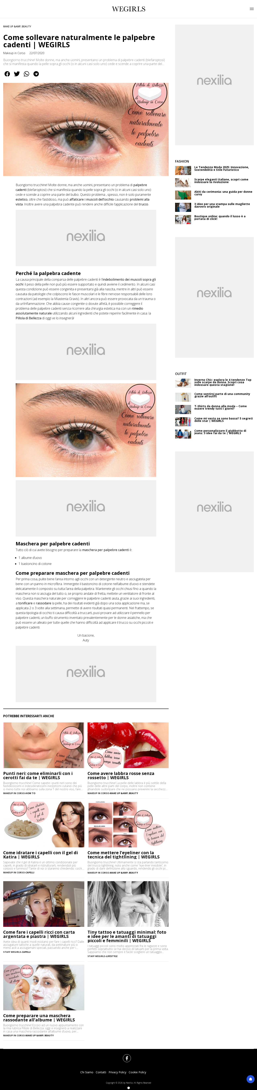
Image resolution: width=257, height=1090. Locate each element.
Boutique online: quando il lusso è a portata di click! (220, 217)
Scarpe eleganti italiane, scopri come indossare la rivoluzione (221, 180)
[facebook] (7, 76)
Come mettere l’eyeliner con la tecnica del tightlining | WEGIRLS (124, 855)
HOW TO (30, 793)
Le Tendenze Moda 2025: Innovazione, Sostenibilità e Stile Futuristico (221, 168)
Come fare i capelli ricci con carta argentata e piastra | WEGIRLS (39, 934)
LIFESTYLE (111, 956)
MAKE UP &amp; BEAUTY (17, 26)
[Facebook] (124, 1055)
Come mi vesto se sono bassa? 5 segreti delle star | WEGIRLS (223, 419)
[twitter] (17, 76)
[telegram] (36, 76)
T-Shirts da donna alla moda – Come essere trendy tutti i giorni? (220, 407)
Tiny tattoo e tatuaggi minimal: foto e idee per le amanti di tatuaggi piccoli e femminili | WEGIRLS (127, 936)
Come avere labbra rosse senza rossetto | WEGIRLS (121, 775)
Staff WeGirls (12, 951)
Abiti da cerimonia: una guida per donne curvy (223, 193)
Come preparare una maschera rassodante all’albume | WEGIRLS (39, 1018)
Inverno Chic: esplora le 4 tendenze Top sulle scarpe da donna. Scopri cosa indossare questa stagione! (222, 382)
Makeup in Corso (14, 53)
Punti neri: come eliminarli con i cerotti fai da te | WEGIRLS (38, 775)
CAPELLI (29, 872)
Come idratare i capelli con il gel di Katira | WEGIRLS (40, 855)
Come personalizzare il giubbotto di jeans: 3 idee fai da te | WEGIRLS (220, 432)
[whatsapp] (26, 76)
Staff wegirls (96, 956)
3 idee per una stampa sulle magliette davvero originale (222, 205)
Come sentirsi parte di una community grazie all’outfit (222, 395)
